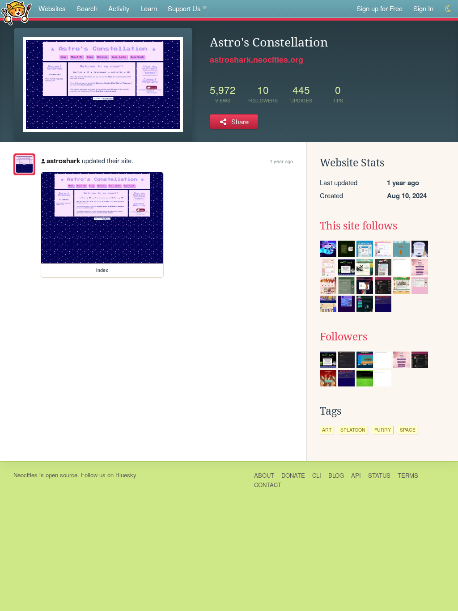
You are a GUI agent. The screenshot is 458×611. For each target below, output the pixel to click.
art (326, 429)
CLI (316, 475)
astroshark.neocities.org (256, 59)
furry (382, 429)
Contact (267, 484)
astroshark (63, 160)
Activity (119, 8)
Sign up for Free (379, 8)
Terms (408, 475)
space (408, 429)
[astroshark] (24, 164)
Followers (343, 337)
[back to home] (16, 12)
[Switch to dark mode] (448, 8)
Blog (336, 475)
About (264, 475)
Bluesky (125, 475)
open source (61, 475)
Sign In (423, 8)
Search (87, 8)
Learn (148, 8)
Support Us (184, 8)
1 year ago (281, 161)
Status (379, 475)
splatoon (352, 429)
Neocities (25, 475)
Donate (293, 475)
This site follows (358, 226)
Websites (52, 8)
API (356, 475)
